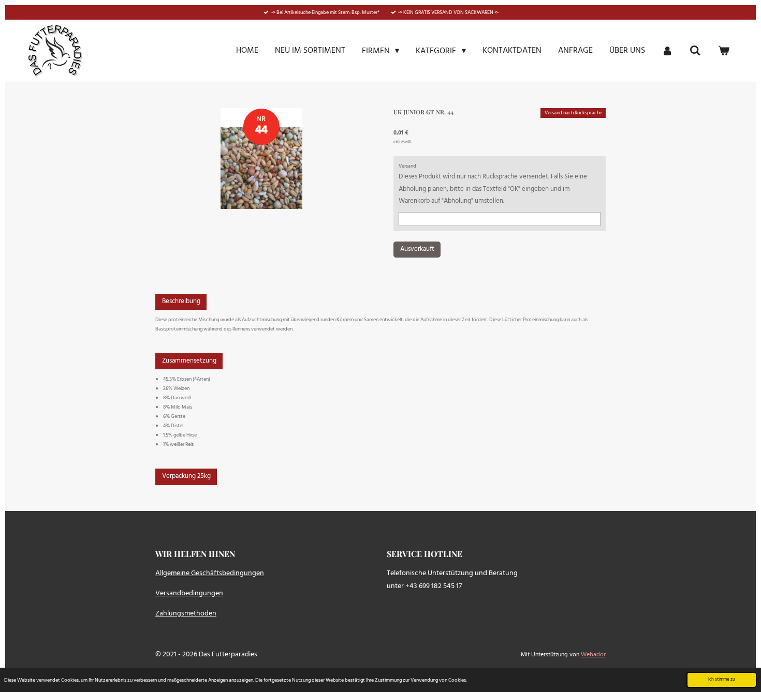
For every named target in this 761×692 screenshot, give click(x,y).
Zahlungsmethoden (185, 614)
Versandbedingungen (189, 593)
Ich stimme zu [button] (721, 679)
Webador (593, 654)
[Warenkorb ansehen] (723, 50)
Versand (407, 166)
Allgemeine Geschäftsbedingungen (209, 573)
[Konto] (667, 50)
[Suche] (695, 50)
